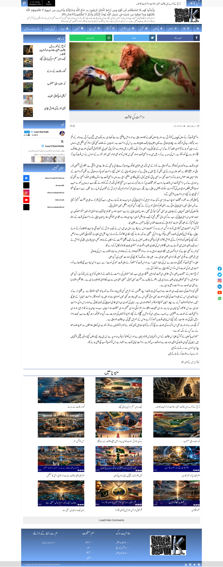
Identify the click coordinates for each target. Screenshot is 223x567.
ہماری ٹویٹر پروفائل (120, 553)
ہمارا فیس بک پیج (121, 548)
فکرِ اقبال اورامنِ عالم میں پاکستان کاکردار (128, 510)
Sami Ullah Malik (54, 146)
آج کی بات (50, 28)
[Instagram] (219, 280)
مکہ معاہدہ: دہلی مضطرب (191, 441)
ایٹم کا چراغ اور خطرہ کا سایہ (191, 476)
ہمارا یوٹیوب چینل (121, 542)
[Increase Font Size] (74, 126)
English (48, 4)
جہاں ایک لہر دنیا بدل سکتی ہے (73, 510)
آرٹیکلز (88, 553)
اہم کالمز (88, 542)
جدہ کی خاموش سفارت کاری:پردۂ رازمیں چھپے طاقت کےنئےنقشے (119, 441)
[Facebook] (219, 268)
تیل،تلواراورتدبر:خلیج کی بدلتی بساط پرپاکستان (128, 476)
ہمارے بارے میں (31, 28)
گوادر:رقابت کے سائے (76, 407)
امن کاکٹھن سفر (79, 441)
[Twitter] (219, 274)
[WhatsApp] (219, 298)
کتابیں (88, 558)
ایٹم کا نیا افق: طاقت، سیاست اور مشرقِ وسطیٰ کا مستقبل (65, 476)
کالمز (182, 362)
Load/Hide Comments (111, 520)
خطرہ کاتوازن (196, 510)
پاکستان (187, 362)
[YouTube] (219, 292)
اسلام (88, 548)
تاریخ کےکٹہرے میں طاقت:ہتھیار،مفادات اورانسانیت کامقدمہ (177, 407)
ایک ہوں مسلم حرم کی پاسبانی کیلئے (169, 4)
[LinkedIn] (219, 286)
